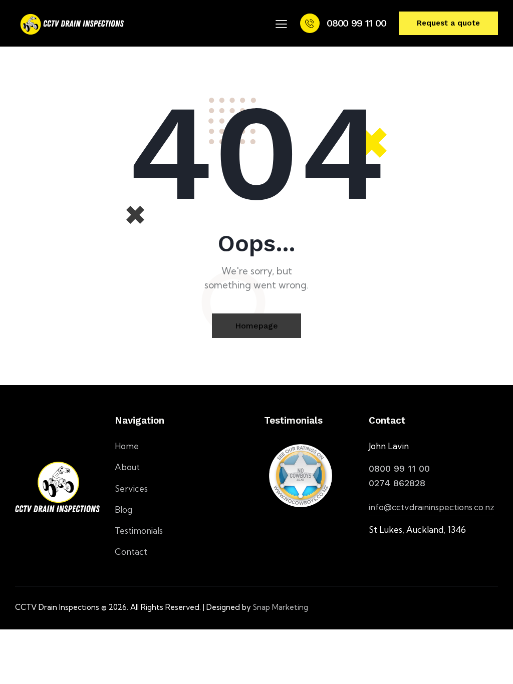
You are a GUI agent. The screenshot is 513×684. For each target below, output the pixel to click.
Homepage (256, 325)
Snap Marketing (280, 607)
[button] (281, 24)
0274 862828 (397, 483)
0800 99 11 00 (399, 468)
